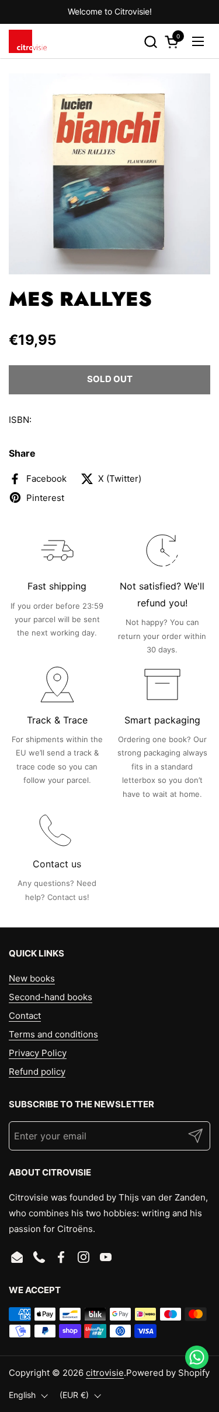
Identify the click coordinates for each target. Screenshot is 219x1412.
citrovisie (105, 1372)
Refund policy (37, 1071)
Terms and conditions (53, 1034)
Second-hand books (50, 996)
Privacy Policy (38, 1052)
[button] (150, 41)
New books (32, 978)
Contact (25, 1015)
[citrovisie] (28, 41)
